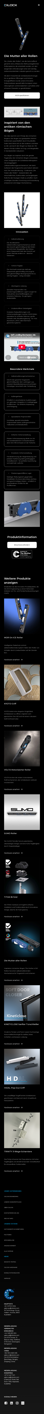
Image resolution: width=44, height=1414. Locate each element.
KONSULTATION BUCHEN (12, 1273)
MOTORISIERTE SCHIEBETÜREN (14, 1229)
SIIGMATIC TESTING (10, 1262)
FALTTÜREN (7, 1234)
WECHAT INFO (8, 1218)
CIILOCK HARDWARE (10, 1267)
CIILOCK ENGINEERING (11, 1196)
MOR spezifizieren (22, 95)
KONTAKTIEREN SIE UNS (11, 1213)
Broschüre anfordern (22, 545)
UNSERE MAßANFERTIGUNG (12, 1202)
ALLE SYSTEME (8, 1251)
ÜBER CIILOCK (8, 1207)
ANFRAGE (7, 1278)
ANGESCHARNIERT (10, 1245)
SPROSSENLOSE (9, 1240)
